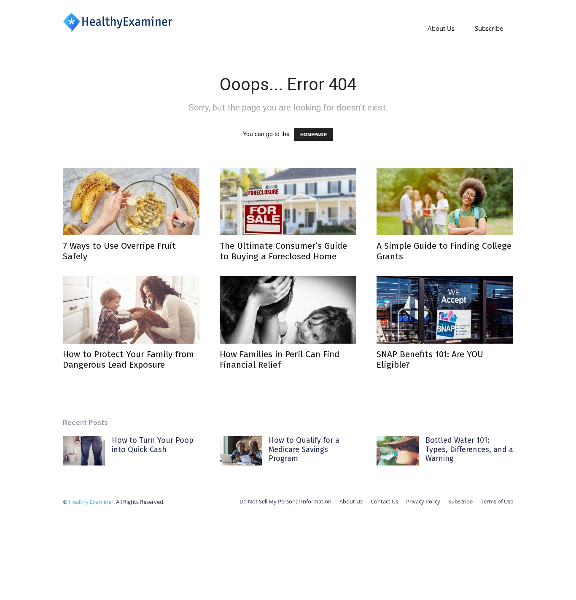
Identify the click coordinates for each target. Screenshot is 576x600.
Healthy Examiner (91, 502)
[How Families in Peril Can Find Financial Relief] (288, 310)
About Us (441, 28)
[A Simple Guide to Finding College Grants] (445, 201)
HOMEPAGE (313, 134)
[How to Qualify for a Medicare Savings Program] (241, 450)
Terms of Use (497, 501)
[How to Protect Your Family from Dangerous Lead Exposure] (131, 310)
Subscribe (489, 28)
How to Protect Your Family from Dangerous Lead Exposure (128, 359)
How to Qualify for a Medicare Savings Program (304, 449)
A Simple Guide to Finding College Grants (444, 251)
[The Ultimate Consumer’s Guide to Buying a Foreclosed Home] (288, 201)
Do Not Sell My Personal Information (285, 501)
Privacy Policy (423, 501)
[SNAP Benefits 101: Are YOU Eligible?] (445, 310)
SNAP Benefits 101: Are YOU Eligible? (430, 359)
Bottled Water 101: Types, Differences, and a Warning (469, 449)
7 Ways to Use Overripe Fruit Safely (119, 251)
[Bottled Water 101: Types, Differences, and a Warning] (398, 450)
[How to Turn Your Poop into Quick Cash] (84, 450)
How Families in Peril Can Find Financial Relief (279, 359)
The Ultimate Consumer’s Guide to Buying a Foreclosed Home (283, 251)
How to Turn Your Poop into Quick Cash (153, 445)
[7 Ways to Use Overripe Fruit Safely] (131, 201)
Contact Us (384, 501)
